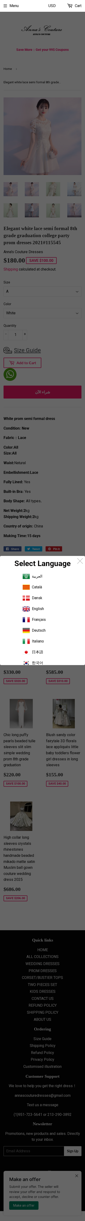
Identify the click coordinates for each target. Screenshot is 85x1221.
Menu (14, 6)
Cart (77, 6)
